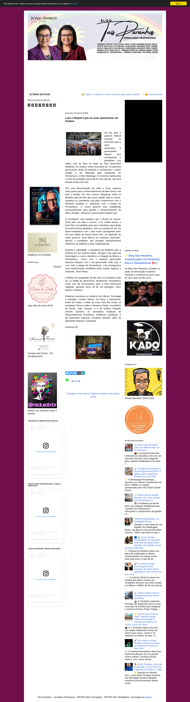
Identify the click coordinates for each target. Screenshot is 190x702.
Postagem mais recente (78, 393)
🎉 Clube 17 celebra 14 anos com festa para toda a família (96, 94)
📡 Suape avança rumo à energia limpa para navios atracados (146, 595)
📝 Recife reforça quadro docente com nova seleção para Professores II (147, 498)
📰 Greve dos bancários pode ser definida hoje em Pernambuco (146, 447)
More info (73, 3)
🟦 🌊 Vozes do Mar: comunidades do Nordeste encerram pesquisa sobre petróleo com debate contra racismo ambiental (143, 542)
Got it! (178, 3)
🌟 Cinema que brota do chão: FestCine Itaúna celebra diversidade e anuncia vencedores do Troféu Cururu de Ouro (141, 619)
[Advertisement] (81, 74)
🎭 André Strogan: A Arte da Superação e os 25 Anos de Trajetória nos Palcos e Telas (148, 667)
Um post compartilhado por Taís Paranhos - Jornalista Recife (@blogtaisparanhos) (58, 474)
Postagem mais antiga (108, 393)
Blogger (148, 697)
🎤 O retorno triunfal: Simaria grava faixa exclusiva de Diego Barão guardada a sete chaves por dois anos (143, 569)
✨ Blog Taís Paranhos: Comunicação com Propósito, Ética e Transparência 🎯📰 (142, 259)
